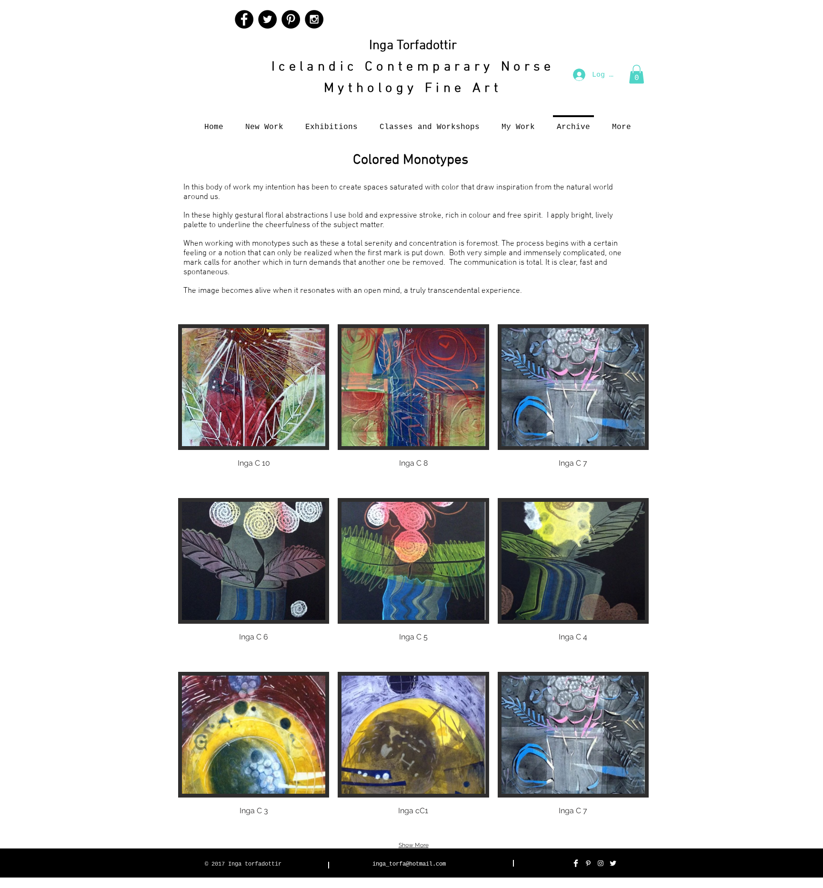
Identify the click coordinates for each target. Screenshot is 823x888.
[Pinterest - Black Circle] (290, 19)
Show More (414, 845)
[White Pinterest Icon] (588, 863)
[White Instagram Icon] (600, 863)
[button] (636, 74)
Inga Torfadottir (413, 46)
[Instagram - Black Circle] (314, 19)
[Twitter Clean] (613, 863)
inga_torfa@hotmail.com (409, 864)
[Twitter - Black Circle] (267, 19)
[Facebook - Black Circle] (244, 19)
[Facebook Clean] (576, 863)
